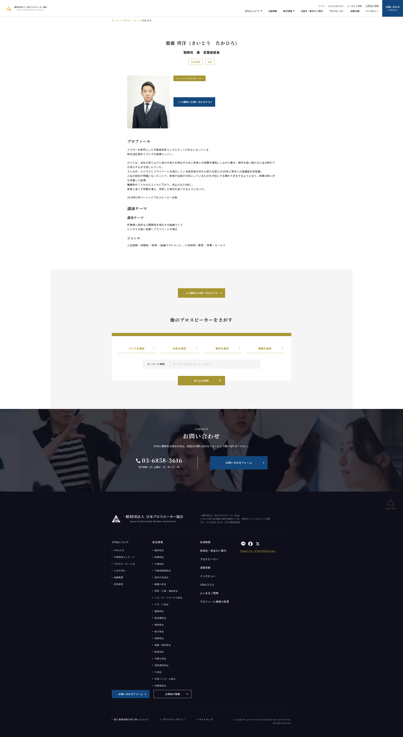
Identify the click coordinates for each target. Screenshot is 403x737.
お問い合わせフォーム (239, 462)
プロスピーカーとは (124, 563)
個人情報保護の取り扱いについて (131, 719)
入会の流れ (120, 570)
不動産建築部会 (163, 570)
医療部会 (159, 557)
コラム (321, 6)
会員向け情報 (372, 6)
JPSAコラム (207, 584)
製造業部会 (160, 617)
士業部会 (159, 563)
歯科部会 (159, 550)
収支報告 (118, 584)
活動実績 (355, 11)
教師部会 (159, 624)
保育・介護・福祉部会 (166, 590)
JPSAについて (252, 11)
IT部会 (158, 672)
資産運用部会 (161, 665)
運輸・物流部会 (163, 645)
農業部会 (159, 611)
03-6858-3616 (158, 460)
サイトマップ (206, 719)
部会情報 (287, 11)
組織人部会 (160, 584)
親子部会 (159, 631)
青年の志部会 (161, 577)
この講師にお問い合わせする (194, 102)
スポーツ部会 (161, 604)
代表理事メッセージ (124, 557)
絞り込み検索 (201, 380)
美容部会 (159, 638)
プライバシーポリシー (173, 719)
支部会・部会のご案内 (312, 11)
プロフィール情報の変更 (214, 601)
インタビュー (372, 11)
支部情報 (272, 11)
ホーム (115, 20)
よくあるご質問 (354, 6)
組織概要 (118, 577)
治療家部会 (160, 685)
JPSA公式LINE (336, 6)
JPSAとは (119, 550)
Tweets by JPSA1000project (258, 551)
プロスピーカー (336, 11)
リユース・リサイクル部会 (168, 597)
